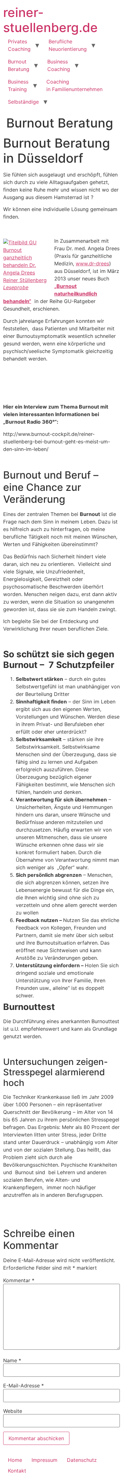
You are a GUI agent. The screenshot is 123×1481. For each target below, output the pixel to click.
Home (15, 1460)
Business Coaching (58, 65)
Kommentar (18, 1280)
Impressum (44, 1460)
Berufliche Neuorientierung (68, 45)
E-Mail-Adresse (23, 1385)
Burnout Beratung (18, 65)
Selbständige (23, 102)
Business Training (18, 85)
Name (12, 1360)
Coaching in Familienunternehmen (74, 85)
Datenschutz (82, 1460)
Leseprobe (15, 287)
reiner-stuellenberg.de (50, 20)
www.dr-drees (92, 263)
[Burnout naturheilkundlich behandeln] (25, 261)
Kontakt (17, 1470)
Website (12, 1410)
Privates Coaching (19, 45)
